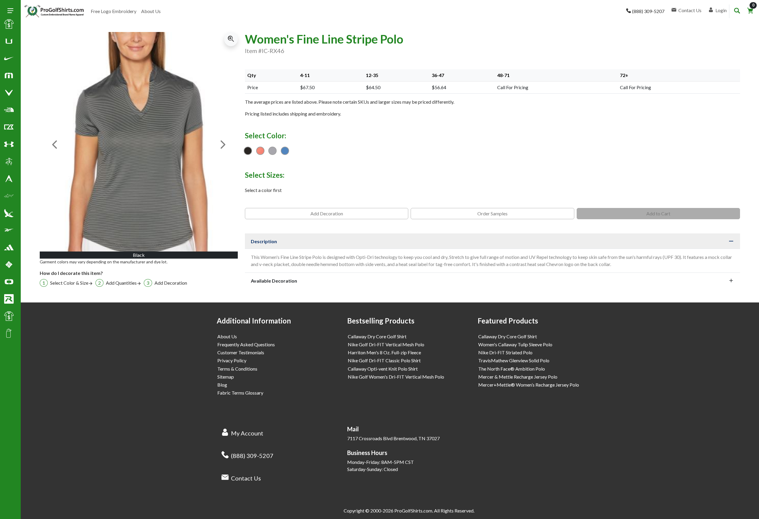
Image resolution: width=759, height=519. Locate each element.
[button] (8, 59)
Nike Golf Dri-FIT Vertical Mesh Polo (386, 344)
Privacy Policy (231, 360)
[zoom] (231, 39)
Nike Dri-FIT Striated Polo (505, 352)
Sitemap (225, 376)
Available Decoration (274, 280)
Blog (222, 384)
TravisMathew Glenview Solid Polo (513, 360)
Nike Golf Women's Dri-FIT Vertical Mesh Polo (396, 376)
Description (264, 241)
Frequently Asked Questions (246, 344)
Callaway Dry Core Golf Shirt (377, 336)
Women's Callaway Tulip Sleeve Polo (515, 344)
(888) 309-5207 (252, 455)
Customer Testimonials (240, 352)
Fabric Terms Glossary (240, 392)
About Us (151, 11)
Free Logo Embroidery (113, 11)
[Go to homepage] (54, 11)
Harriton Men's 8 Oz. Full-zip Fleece (384, 352)
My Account (247, 433)
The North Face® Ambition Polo (511, 368)
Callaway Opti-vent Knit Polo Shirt (383, 368)
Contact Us (246, 478)
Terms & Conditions (237, 368)
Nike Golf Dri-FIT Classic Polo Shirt (384, 360)
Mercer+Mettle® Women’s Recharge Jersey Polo (528, 384)
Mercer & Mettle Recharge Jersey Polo (517, 376)
